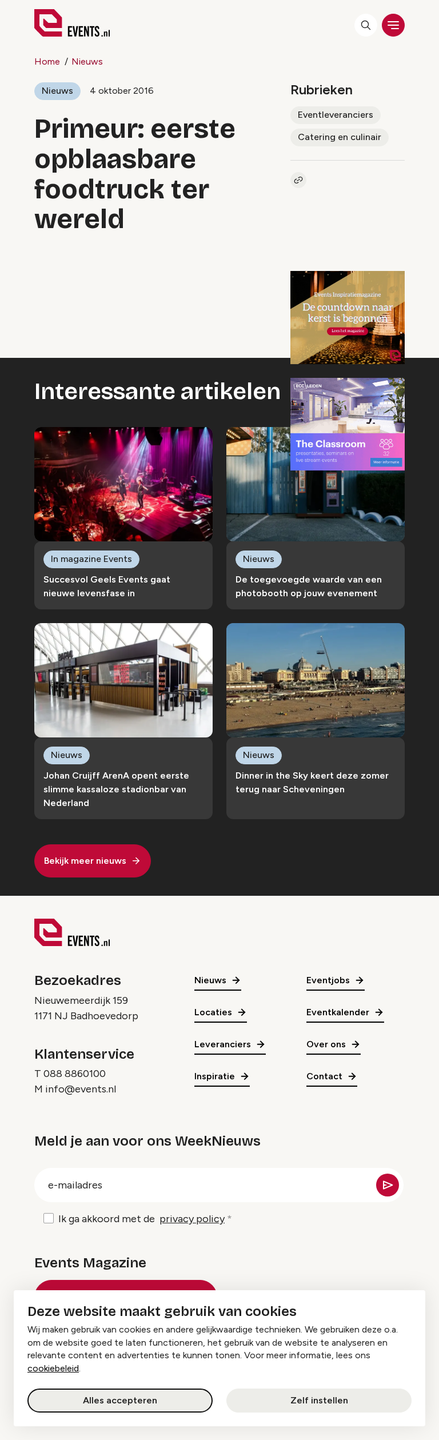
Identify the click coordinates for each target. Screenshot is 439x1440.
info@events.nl (80, 1089)
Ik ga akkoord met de (141, 1218)
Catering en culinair (339, 136)
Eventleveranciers (335, 114)
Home (47, 61)
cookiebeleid (53, 1368)
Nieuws (87, 61)
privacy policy (192, 1218)
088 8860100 (74, 1073)
